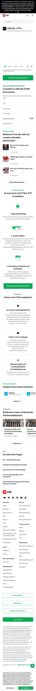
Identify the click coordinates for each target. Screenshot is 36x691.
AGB (20, 556)
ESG (20, 538)
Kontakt (21, 516)
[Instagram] (21, 497)
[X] (13, 497)
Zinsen (5, 554)
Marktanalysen (7, 573)
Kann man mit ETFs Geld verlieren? (14, 470)
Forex (4, 523)
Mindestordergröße (9, 118)
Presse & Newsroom (25, 519)
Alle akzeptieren (25, 688)
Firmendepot (7, 542)
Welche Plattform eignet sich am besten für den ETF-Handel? (16, 483)
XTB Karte (6, 562)
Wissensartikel (7, 570)
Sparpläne (6, 550)
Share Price (22, 534)
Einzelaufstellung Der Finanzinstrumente (9, 534)
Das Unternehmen (24, 506)
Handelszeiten (7, 123)
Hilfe (4, 584)
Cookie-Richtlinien (24, 553)
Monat (15, 66)
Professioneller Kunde (10, 539)
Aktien (5, 506)
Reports (21, 531)
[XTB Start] (5, 15)
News (21, 527)
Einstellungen (10, 688)
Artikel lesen (17, 443)
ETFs (4, 516)
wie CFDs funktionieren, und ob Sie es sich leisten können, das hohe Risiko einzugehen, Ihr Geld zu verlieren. (18, 9)
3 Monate (22, 66)
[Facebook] (8, 497)
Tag (5, 66)
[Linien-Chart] (28, 66)
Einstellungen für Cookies (24, 665)
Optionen (5, 526)
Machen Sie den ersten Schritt (18, 286)
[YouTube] (4, 497)
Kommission (7, 108)
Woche (10, 66)
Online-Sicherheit (8, 587)
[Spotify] (25, 497)
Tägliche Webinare (9, 577)
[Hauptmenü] (32, 15)
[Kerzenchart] (31, 66)
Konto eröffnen (18, 619)
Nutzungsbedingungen (26, 560)
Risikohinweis (23, 563)
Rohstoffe (6, 509)
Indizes (5, 519)
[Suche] (28, 15)
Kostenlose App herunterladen (18, 78)
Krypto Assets (7, 512)
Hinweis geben (23, 549)
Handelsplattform (24, 512)
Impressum (22, 567)
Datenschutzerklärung (26, 546)
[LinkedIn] (17, 497)
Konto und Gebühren (9, 530)
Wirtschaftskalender (9, 580)
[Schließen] (18, 12)
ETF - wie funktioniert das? (11, 460)
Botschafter (22, 509)
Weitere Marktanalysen (16, 182)
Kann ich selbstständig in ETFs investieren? (13, 476)
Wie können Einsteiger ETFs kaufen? (15, 465)
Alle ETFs (17, 401)
